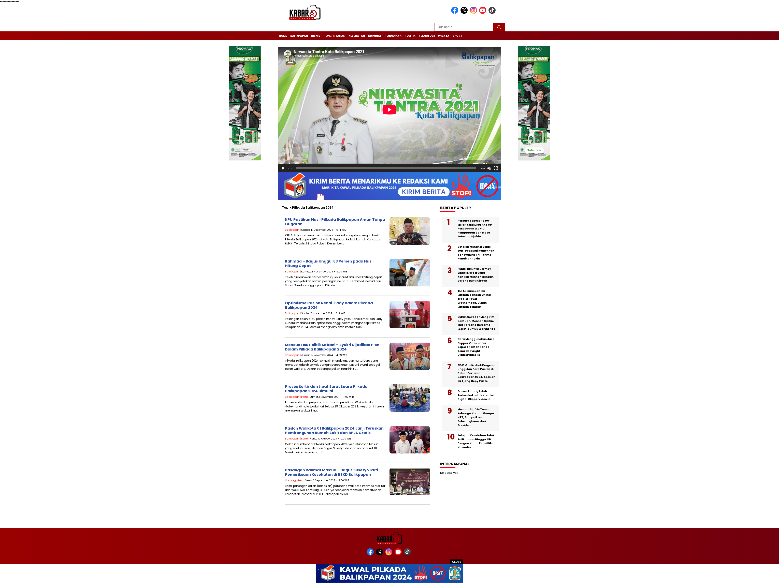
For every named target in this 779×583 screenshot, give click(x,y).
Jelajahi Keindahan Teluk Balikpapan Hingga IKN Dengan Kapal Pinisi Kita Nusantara (475, 441)
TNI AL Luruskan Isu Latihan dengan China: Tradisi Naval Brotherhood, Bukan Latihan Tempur (474, 299)
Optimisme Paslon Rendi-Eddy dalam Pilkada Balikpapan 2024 (329, 305)
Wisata (443, 36)
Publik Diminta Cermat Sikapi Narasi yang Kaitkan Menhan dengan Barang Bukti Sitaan (475, 275)
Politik (410, 36)
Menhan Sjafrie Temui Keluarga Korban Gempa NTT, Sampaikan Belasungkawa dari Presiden (475, 417)
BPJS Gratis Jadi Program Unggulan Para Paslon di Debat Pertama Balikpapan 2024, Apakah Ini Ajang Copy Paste (476, 373)
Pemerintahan (334, 36)
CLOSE (456, 561)
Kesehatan (357, 36)
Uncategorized (294, 480)
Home (283, 36)
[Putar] (283, 168)
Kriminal (374, 36)
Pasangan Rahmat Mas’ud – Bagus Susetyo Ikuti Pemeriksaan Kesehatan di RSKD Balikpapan (331, 472)
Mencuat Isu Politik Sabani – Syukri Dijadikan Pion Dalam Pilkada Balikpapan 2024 (332, 347)
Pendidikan (393, 36)
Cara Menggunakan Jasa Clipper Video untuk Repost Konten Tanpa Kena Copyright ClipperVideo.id (476, 347)
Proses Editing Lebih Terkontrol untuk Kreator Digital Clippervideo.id (475, 395)
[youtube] (483, 12)
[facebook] (455, 12)
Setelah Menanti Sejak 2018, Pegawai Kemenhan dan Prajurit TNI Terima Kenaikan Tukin (475, 253)
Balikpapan (299, 36)
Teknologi (427, 36)
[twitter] (465, 12)
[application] (389, 109)
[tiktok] (492, 12)
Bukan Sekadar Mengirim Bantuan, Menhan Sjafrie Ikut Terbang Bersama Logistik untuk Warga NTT (476, 323)
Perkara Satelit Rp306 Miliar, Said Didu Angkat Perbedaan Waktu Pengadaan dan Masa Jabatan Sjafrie (475, 228)
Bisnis (315, 36)
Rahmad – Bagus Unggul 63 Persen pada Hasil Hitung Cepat (329, 263)
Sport (457, 36)
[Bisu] (489, 168)
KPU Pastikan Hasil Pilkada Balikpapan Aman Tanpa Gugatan (335, 221)
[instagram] (474, 12)
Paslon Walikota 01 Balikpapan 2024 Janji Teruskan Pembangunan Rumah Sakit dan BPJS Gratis (334, 430)
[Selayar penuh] (496, 168)
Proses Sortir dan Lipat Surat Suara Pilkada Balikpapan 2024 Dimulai (326, 388)
